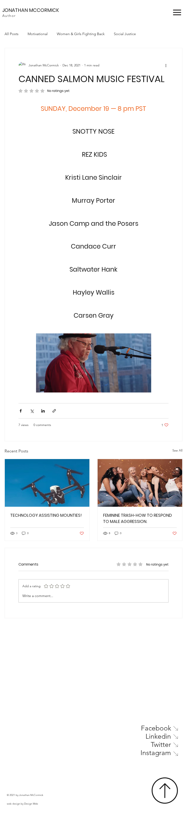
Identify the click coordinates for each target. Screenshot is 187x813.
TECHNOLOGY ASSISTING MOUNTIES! (46, 515)
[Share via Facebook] (20, 411)
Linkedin (158, 736)
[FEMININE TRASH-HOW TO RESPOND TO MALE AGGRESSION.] (140, 483)
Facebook (156, 728)
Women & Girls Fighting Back (81, 34)
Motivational (38, 34)
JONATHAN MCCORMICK (30, 10)
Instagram (155, 753)
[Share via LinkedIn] (43, 411)
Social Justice (125, 34)
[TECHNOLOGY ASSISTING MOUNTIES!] (47, 483)
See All (177, 450)
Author (9, 15)
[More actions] (166, 65)
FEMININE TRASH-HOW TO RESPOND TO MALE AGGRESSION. (137, 518)
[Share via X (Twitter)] (32, 411)
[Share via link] (54, 411)
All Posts (11, 34)
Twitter (161, 744)
